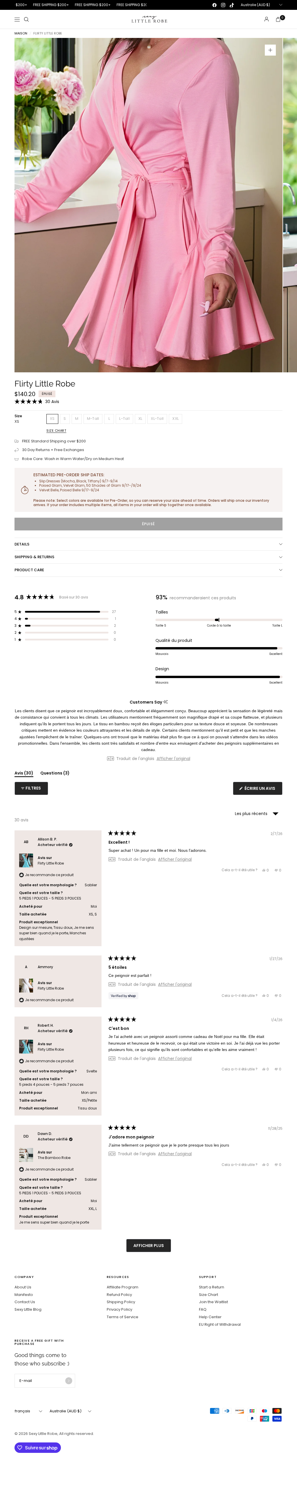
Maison (21, 33)
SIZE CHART (56, 431)
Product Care (29, 570)
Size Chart (208, 1294)
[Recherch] (26, 19)
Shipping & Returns (34, 557)
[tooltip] (165, 702)
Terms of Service (122, 1317)
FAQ (203, 1309)
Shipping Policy (121, 1302)
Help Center (210, 1317)
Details (22, 544)
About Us (23, 1287)
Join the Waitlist (213, 1302)
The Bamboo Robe (54, 1157)
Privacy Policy (119, 1309)
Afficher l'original (173, 759)
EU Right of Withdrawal (220, 1324)
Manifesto (24, 1294)
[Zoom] (270, 50)
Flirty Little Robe (51, 863)
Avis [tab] (24, 774)
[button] (37, 401)
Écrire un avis (261, 790)
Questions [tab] (55, 774)
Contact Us (25, 1302)
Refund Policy (119, 1294)
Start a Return (211, 1287)
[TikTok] (231, 5)
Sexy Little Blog (28, 1309)
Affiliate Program (122, 1287)
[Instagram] (223, 5)
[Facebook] (214, 5)
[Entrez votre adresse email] (68, 1380)
